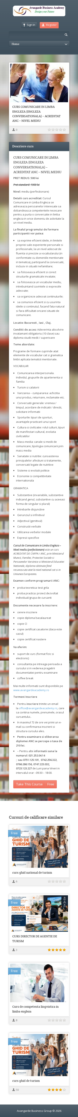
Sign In (31, 25)
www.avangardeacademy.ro (31, 690)
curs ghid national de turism (32, 872)
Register (51, 25)
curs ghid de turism (26, 1081)
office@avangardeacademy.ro (38, 708)
